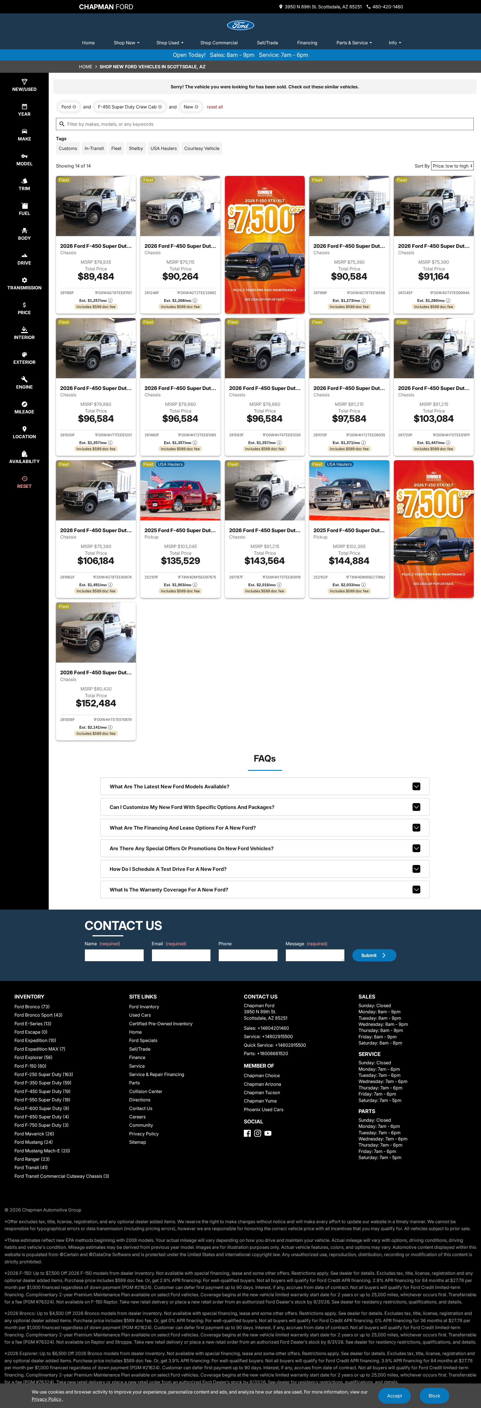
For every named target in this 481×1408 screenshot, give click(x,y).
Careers (137, 1116)
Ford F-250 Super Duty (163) (43, 1074)
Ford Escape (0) (31, 1032)
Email (169, 943)
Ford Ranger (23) (32, 1159)
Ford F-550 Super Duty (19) (42, 1099)
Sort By (422, 166)
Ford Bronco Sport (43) (38, 1015)
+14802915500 (277, 1036)
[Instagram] (257, 1133)
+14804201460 (273, 1028)
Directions (139, 1099)
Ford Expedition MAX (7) (39, 1049)
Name (102, 943)
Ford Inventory (144, 1006)
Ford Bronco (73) (32, 1006)
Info (393, 42)
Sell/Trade (267, 42)
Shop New (124, 42)
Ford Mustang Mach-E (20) (42, 1150)
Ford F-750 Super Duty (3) (41, 1125)
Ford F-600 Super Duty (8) (41, 1108)
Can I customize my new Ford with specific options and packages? (192, 807)
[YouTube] (268, 1133)
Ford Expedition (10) (35, 1040)
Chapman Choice (262, 1075)
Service (137, 1066)
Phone (225, 943)
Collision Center (145, 1091)
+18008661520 (272, 1053)
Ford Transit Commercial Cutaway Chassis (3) (61, 1176)
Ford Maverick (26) (34, 1133)
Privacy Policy (144, 1133)
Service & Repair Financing (156, 1074)
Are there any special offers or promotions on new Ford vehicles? (192, 848)
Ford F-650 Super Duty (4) (41, 1116)
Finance (137, 1057)
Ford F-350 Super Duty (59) (43, 1082)
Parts (134, 1082)
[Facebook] (247, 1133)
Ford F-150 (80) (30, 1066)
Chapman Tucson (262, 1092)
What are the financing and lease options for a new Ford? (183, 828)
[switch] (68, 148)
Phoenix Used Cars (263, 1109)
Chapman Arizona (262, 1084)
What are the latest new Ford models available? (169, 786)
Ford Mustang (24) (33, 1142)
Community (141, 1125)
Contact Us (140, 1108)
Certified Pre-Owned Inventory (161, 1023)
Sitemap (137, 1142)
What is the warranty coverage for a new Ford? (169, 890)
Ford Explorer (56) (33, 1057)
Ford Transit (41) (31, 1167)
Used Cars (140, 1015)
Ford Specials (143, 1040)
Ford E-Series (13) (32, 1023)
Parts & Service (352, 42)
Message (307, 943)
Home (88, 42)
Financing (307, 42)
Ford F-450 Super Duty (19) (42, 1091)
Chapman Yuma (260, 1101)
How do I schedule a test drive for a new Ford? (168, 869)
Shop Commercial (219, 42)
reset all (215, 107)
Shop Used (167, 42)
